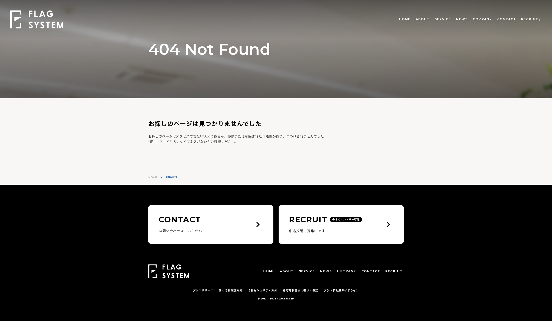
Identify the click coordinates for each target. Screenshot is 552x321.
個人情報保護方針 (230, 290)
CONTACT (506, 19)
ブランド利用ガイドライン (341, 290)
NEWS (461, 19)
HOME (405, 19)
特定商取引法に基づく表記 (300, 290)
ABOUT (423, 19)
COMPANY (482, 19)
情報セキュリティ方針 (263, 290)
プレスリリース (203, 290)
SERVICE (443, 19)
